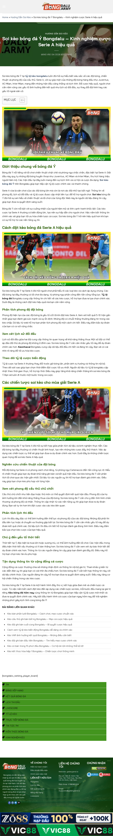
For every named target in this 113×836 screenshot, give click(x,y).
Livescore (34, 796)
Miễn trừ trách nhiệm (38, 767)
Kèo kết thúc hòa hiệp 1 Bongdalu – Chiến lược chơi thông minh (40, 651)
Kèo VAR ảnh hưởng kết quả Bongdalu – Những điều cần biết (39, 635)
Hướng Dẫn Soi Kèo (21, 17)
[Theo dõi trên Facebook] (9, 802)
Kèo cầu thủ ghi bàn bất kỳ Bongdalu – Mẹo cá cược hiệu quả (39, 619)
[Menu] (4, 6)
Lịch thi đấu (35, 785)
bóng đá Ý (8, 183)
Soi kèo (104, 179)
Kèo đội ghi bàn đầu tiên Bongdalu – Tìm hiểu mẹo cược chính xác (42, 640)
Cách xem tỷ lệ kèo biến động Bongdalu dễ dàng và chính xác (39, 629)
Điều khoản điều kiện (39, 770)
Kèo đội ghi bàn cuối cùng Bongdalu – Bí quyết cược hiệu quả (39, 624)
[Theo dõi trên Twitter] (15, 802)
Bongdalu (34, 781)
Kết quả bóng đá (37, 789)
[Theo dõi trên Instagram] (12, 802)
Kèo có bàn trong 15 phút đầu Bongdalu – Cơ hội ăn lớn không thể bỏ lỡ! (45, 645)
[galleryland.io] (56, 6)
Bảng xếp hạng (36, 792)
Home (5, 17)
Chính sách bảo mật (38, 774)
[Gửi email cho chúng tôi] (18, 802)
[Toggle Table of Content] (20, 100)
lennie (68, 54)
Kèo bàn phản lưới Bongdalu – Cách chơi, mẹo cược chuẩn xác (40, 613)
